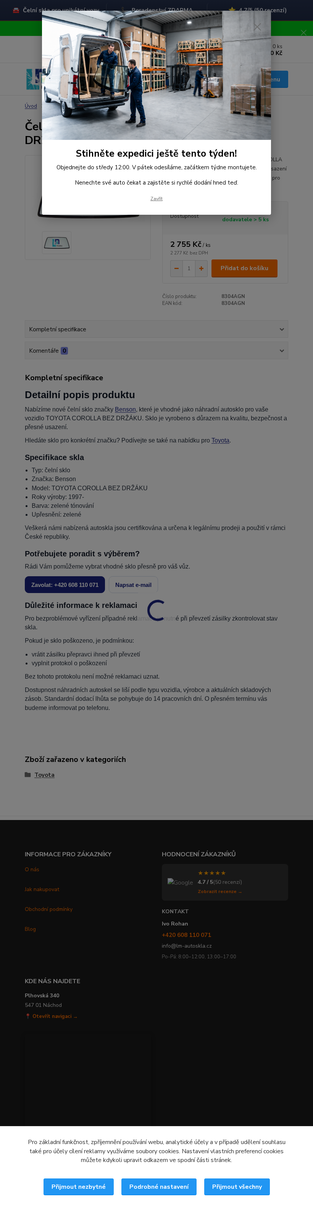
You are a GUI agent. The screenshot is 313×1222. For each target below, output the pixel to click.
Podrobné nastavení (159, 1187)
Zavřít (156, 199)
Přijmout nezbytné (79, 1187)
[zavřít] (257, 26)
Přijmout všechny (237, 1187)
